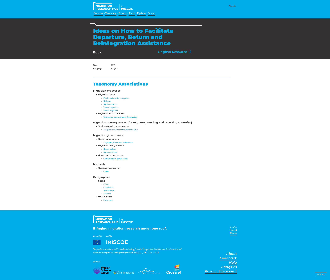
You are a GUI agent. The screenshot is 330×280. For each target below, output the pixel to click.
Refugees (107, 101)
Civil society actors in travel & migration (120, 117)
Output (151, 14)
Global (106, 184)
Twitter (233, 227)
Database (98, 14)
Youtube (233, 233)
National (107, 194)
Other (105, 172)
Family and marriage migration (116, 98)
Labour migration (110, 107)
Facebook (233, 230)
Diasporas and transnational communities (120, 130)
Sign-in (232, 6)
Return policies (109, 149)
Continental (108, 187)
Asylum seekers (109, 104)
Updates (141, 14)
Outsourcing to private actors (115, 159)
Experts (122, 14)
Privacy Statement (221, 271)
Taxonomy (110, 14)
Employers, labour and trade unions (118, 143)
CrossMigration (113, 6)
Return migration (110, 110)
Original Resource (173, 52)
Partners (112, 242)
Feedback (228, 258)
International (108, 191)
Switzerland (108, 200)
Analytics (229, 267)
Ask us (321, 274)
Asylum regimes (110, 152)
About (132, 14)
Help (233, 263)
